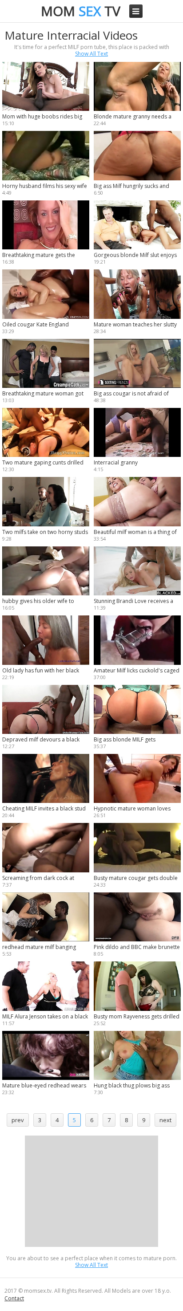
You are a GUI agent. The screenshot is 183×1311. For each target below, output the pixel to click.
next (165, 1120)
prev (18, 1120)
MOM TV (80, 11)
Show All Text (91, 53)
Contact (14, 1298)
